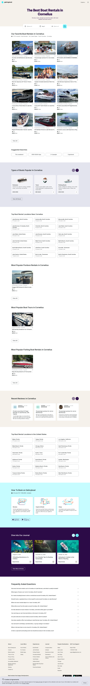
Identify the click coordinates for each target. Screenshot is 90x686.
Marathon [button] (60, 670)
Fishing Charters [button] (36, 652)
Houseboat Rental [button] (37, 654)
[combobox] (30, 26)
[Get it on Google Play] (25, 519)
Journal (47, 644)
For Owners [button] (22, 649)
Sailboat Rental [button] (36, 661)
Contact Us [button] (10, 669)
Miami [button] (59, 647)
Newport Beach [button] (61, 659)
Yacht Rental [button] (35, 659)
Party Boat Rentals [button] (37, 667)
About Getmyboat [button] (12, 647)
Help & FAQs (72, 647)
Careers (10, 649)
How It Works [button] (23, 647)
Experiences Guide (49, 652)
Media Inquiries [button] (11, 652)
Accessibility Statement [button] (13, 661)
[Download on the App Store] (15, 519)
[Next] (77, 170)
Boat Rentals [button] (35, 647)
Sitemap (10, 667)
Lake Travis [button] (60, 656)
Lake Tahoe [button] (60, 652)
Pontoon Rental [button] (36, 656)
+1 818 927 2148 (73, 649)
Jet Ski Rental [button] (36, 649)
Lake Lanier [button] (60, 649)
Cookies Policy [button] (11, 659)
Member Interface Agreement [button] (12, 664)
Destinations (48, 654)
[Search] (65, 26)
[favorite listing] (32, 56)
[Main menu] (88, 2)
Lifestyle (47, 649)
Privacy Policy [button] (25, 683)
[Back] (73, 170)
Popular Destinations (63, 644)
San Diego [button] (60, 654)
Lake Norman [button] (60, 663)
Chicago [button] (59, 661)
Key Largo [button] (60, 665)
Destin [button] (59, 668)
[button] (24, 36)
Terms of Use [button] (38, 682)
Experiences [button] (36, 644)
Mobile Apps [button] (23, 652)
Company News (48, 647)
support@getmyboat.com (75, 652)
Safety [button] (21, 654)
